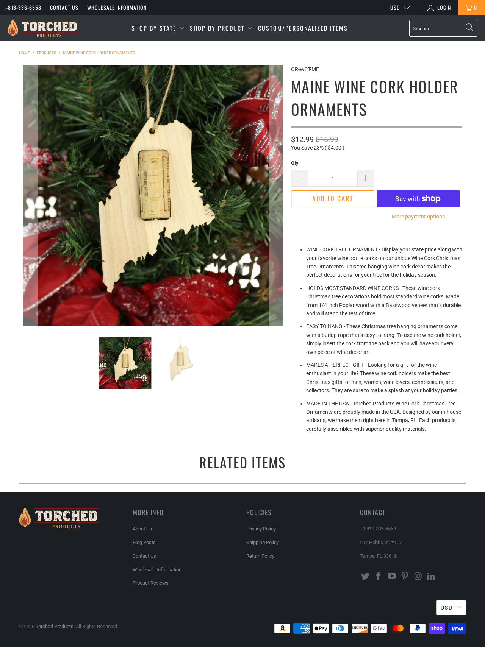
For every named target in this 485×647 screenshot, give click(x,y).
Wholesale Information (117, 7)
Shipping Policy (262, 542)
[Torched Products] (43, 28)
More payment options (418, 217)
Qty (295, 163)
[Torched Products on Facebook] (379, 577)
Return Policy (260, 556)
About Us (142, 529)
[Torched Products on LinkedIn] (431, 577)
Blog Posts (144, 542)
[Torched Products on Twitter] (365, 577)
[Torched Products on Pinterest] (405, 577)
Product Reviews (151, 583)
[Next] (276, 195)
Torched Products (55, 626)
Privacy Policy (261, 529)
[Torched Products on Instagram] (418, 577)
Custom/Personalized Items (303, 28)
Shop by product (218, 28)
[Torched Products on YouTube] (391, 577)
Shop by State (155, 28)
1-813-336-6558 (22, 7)
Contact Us (64, 7)
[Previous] (30, 195)
